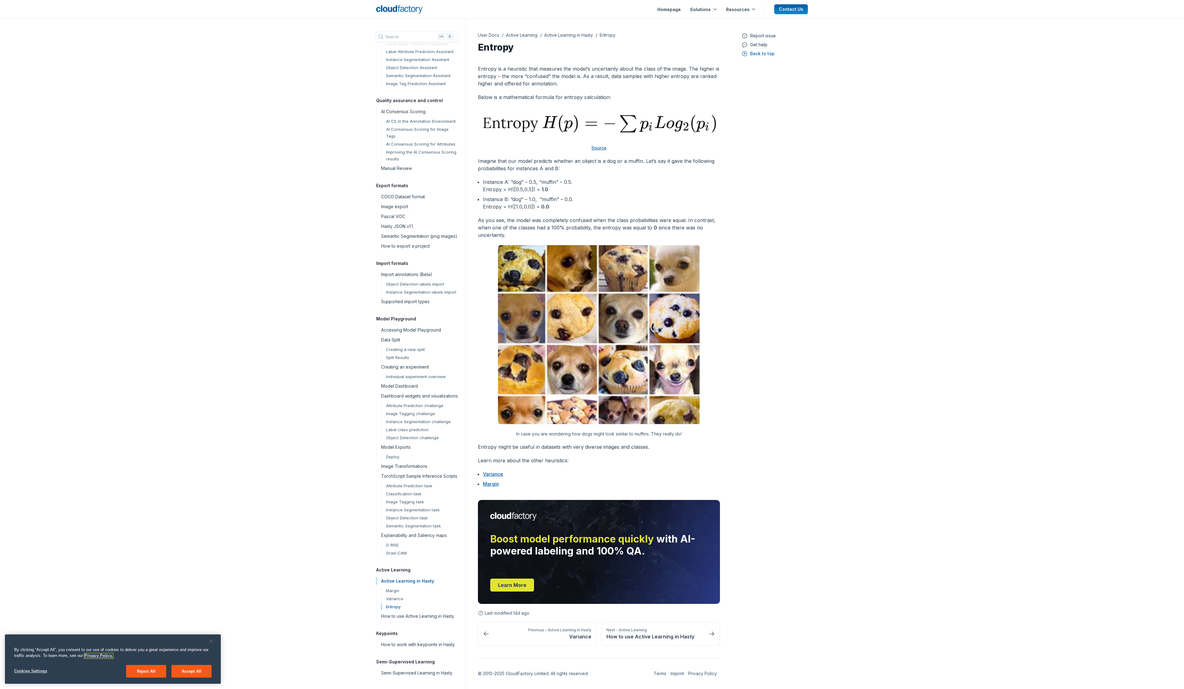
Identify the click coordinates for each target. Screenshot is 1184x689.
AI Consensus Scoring (403, 111)
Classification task (403, 493)
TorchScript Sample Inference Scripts (419, 476)
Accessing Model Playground (411, 329)
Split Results (397, 357)
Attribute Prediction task (409, 485)
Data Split (390, 339)
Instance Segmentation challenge (418, 421)
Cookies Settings (30, 671)
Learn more (512, 585)
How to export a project (405, 246)
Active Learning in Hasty (407, 581)
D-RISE (392, 545)
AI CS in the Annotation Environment (421, 121)
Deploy (392, 456)
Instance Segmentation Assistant (417, 59)
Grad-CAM (396, 553)
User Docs (488, 35)
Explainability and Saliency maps (414, 535)
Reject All (146, 671)
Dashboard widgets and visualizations (419, 395)
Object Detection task (407, 517)
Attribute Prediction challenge (414, 405)
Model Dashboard (399, 386)
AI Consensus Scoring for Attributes (420, 144)
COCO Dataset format (403, 196)
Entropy (393, 606)
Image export (394, 206)
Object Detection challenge (412, 437)
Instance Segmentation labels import (421, 292)
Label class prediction (407, 429)
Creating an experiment (405, 366)
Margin (392, 590)
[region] (113, 659)
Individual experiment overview (416, 376)
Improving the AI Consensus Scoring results (421, 155)
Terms (660, 673)
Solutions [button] (700, 9)
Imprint (677, 673)
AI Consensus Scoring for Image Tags (417, 132)
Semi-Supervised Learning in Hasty (416, 672)
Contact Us (791, 9)
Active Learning (521, 35)
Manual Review (396, 168)
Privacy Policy (702, 673)
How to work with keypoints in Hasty (418, 644)
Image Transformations (404, 466)
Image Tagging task (405, 501)
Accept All (191, 671)
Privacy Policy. (98, 656)
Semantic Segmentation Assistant (418, 75)
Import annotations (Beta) (406, 274)
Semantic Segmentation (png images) (419, 236)
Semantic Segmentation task (413, 525)
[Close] (211, 641)
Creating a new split (405, 349)
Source (598, 148)
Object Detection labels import (415, 284)
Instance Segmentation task (413, 509)
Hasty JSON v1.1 (397, 226)
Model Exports (396, 447)
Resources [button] (738, 9)
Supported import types (405, 301)
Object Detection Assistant (411, 67)
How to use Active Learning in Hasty (417, 616)
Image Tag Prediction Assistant (416, 83)
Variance (394, 598)
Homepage (669, 9)
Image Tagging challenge (410, 413)
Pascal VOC (393, 216)
